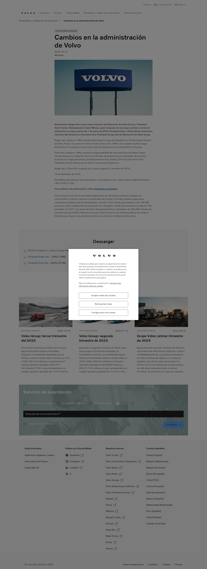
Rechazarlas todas (103, 304)
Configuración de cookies (103, 313)
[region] (103, 284)
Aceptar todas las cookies (103, 295)
